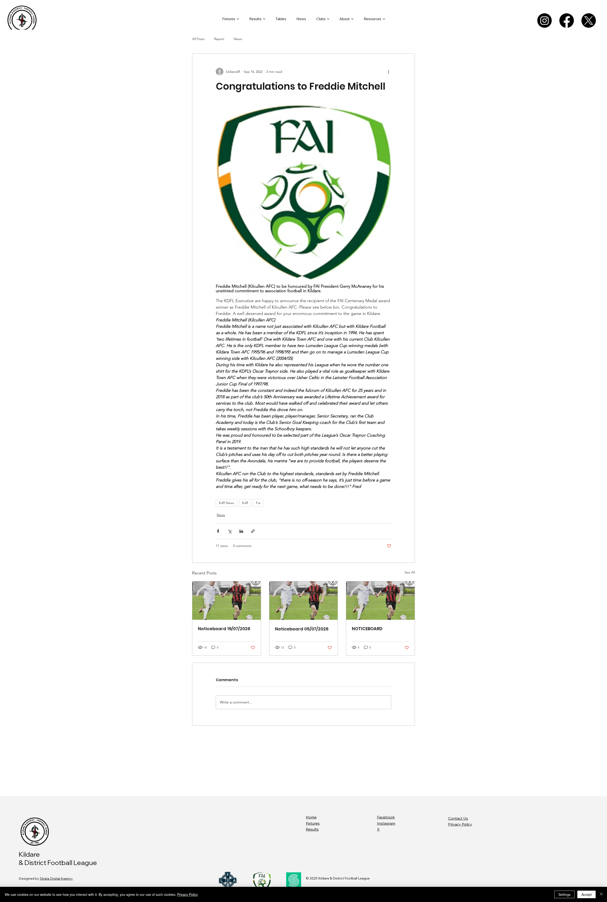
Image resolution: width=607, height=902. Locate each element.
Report (219, 39)
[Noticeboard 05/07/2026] (303, 600)
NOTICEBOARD (367, 629)
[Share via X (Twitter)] (229, 531)
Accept (586, 894)
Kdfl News (226, 503)
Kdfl (245, 503)
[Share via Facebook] (218, 531)
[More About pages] (352, 19)
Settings (564, 894)
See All (410, 572)
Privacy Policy (460, 824)
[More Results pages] (264, 19)
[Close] (601, 894)
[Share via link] (253, 531)
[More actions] (388, 71)
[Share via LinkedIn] (241, 531)
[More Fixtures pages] (238, 19)
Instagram (386, 823)
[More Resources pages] (384, 19)
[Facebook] (566, 20)
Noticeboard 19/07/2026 (224, 629)
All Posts (198, 39)
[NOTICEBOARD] (380, 600)
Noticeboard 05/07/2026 (301, 629)
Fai (258, 503)
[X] (588, 20)
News (238, 39)
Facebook (386, 817)
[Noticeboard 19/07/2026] (226, 600)
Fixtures (313, 823)
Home (311, 817)
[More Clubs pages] (328, 19)
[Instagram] (544, 20)
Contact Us (458, 818)
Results (312, 829)
